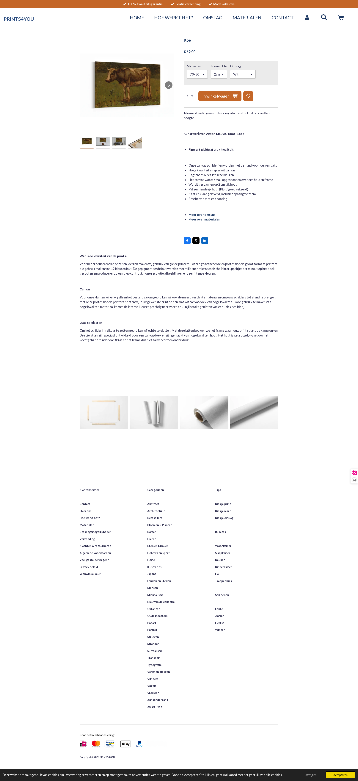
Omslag (235, 66)
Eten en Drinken (158, 545)
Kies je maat (223, 511)
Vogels (151, 685)
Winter (220, 629)
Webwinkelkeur (90, 573)
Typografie (154, 664)
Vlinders (152, 678)
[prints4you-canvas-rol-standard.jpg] (254, 412)
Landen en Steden (159, 581)
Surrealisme (155, 650)
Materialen (87, 525)
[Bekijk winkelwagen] (341, 18)
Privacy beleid (89, 567)
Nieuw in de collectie (161, 601)
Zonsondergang (157, 699)
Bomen (151, 531)
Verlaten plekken (158, 671)
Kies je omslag (224, 517)
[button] (87, 141)
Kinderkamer (223, 567)
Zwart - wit (154, 706)
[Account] (307, 18)
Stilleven (153, 636)
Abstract (153, 503)
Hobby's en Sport (158, 553)
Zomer (219, 615)
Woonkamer (223, 545)
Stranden (153, 643)
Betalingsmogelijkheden (96, 531)
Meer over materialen (204, 219)
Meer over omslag (202, 215)
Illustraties (154, 567)
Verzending (87, 539)
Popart (151, 623)
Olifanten (153, 609)
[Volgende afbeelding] (168, 85)
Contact (85, 503)
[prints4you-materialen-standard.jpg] (104, 412)
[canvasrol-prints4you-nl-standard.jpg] (204, 412)
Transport (154, 657)
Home (151, 559)
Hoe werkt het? (90, 517)
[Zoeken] (324, 17)
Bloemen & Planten (159, 525)
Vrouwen (153, 692)
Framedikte (219, 66)
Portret (152, 629)
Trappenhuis (223, 581)
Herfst (219, 623)
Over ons (85, 511)
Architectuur (156, 511)
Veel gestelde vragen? (94, 559)
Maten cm (194, 66)
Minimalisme (155, 595)
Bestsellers (154, 517)
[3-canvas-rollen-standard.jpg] (154, 412)
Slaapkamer (222, 553)
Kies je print (223, 503)
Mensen (152, 587)
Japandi (152, 573)
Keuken (220, 559)
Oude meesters (157, 615)
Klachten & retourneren (95, 545)
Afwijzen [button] (310, 775)
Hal (217, 573)
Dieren (151, 539)
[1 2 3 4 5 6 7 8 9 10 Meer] (190, 96)
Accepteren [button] (340, 775)
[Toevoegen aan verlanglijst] (248, 96)
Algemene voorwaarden (95, 553)
